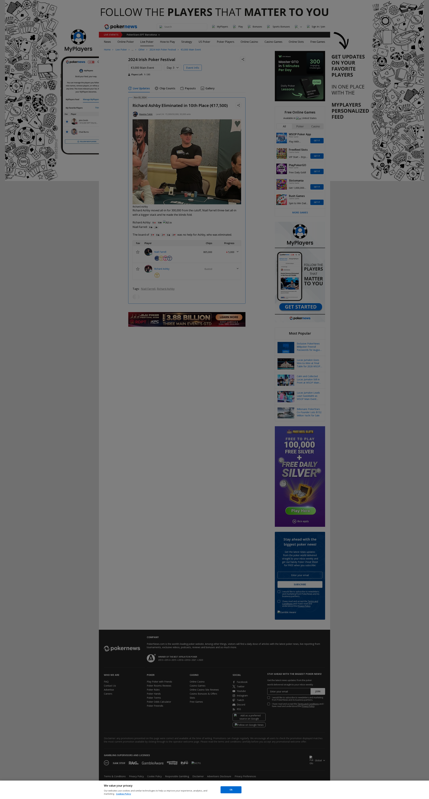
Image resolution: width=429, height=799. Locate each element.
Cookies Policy (123, 793)
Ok (231, 789)
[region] (214, 790)
